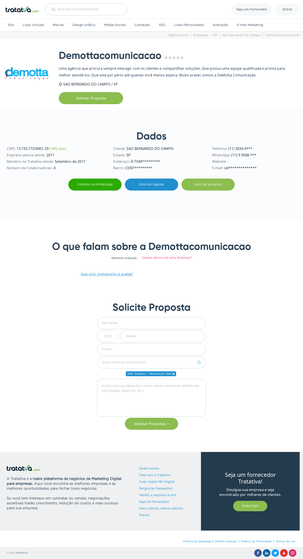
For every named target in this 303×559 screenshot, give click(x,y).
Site (11, 25)
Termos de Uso (285, 541)
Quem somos (149, 468)
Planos (144, 515)
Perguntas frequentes (155, 488)
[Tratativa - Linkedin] (266, 553)
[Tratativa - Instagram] (292, 553)
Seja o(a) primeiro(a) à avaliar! (107, 274)
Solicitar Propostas (150, 423)
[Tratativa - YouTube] (284, 553)
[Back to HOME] (22, 9)
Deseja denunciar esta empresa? (167, 257)
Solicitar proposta (208, 184)
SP (215, 35)
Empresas (200, 35)
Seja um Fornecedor (251, 9)
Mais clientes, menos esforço (161, 508)
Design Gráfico (84, 25)
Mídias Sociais (115, 25)
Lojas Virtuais (33, 25)
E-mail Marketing (250, 25)
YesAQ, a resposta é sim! (157, 495)
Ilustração (220, 25)
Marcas (58, 25)
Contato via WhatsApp (95, 184)
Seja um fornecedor (154, 501)
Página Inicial (178, 35)
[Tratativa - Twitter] (275, 553)
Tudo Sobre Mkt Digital (157, 481)
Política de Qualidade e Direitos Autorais (210, 541)
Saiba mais (250, 505)
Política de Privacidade (256, 541)
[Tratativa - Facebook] (258, 553)
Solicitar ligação (151, 184)
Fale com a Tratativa (154, 475)
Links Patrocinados (189, 25)
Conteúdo (142, 25)
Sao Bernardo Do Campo (241, 35)
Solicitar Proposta (91, 98)
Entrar (287, 9)
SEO (162, 25)
